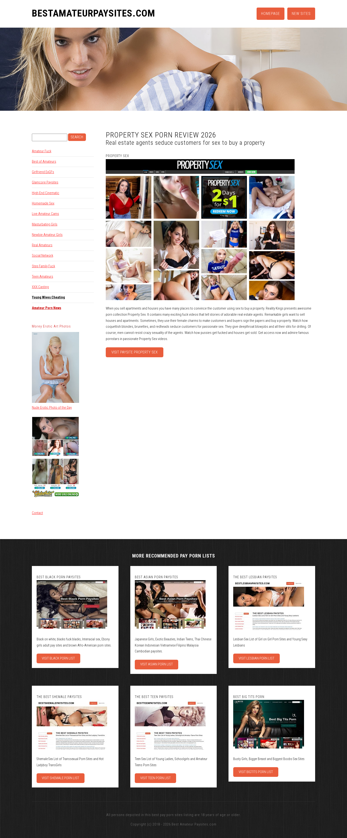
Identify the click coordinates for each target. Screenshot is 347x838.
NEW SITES (301, 13)
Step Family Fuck (43, 266)
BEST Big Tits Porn (248, 697)
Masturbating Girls (44, 224)
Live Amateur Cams (45, 214)
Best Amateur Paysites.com (194, 824)
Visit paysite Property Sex (134, 352)
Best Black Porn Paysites (59, 577)
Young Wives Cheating (48, 297)
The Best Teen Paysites (154, 697)
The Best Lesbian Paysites (255, 577)
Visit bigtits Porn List (256, 772)
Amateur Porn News (46, 308)
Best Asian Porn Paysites (156, 577)
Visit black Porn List (58, 658)
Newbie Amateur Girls (47, 235)
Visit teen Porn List (155, 778)
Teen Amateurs (42, 276)
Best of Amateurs (44, 161)
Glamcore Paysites (45, 182)
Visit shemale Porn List (60, 778)
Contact (37, 513)
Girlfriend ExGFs (43, 172)
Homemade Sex (43, 203)
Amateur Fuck (41, 151)
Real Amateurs (42, 245)
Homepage (270, 13)
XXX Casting (40, 287)
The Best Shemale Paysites (59, 697)
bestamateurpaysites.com (93, 13)
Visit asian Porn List (156, 664)
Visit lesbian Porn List (256, 658)
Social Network (42, 255)
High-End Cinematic (45, 193)
